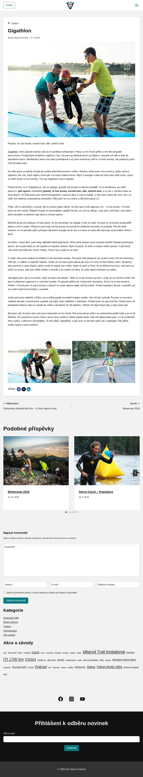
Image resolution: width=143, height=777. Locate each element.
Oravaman (7, 667)
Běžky (20, 653)
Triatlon (7, 626)
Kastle (79, 660)
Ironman (130, 652)
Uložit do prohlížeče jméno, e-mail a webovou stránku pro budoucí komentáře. (41, 592)
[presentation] (36, 460)
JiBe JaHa (51, 660)
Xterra (91, 667)
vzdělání (70, 667)
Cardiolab (27, 653)
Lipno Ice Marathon (90, 660)
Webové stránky (106, 584)
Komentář (10, 547)
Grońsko (66, 653)
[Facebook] (60, 699)
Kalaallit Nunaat (71, 660)
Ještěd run (41, 660)
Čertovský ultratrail (131, 667)
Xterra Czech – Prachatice (96, 491)
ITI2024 (30, 659)
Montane (108, 660)
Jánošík (60, 660)
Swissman (56, 667)
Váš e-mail (9, 733)
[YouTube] (82, 699)
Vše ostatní (9, 635)
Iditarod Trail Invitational (104, 651)
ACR (5, 653)
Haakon (72, 653)
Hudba (79, 653)
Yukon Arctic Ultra (109, 667)
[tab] (66, 512)
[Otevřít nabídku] (137, 5)
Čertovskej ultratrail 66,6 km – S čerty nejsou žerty (30, 406)
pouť (49, 667)
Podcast (41, 667)
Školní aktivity (10, 622)
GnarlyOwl (49, 653)
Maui (102, 660)
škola (5, 674)
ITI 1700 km (13, 659)
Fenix (43, 653)
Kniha (9, 5)
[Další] (135, 473)
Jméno (9, 584)
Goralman (58, 653)
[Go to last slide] (8, 473)
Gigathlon (13, 151)
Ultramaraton (10, 630)
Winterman (80, 667)
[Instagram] (71, 699)
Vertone (63, 667)
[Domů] (9, 23)
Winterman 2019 (131, 406)
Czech (35, 652)
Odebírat (71, 748)
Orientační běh (11, 618)
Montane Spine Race (124, 659)
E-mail (55, 584)
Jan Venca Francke (19, 38)
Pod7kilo (31, 667)
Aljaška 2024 (12, 653)
